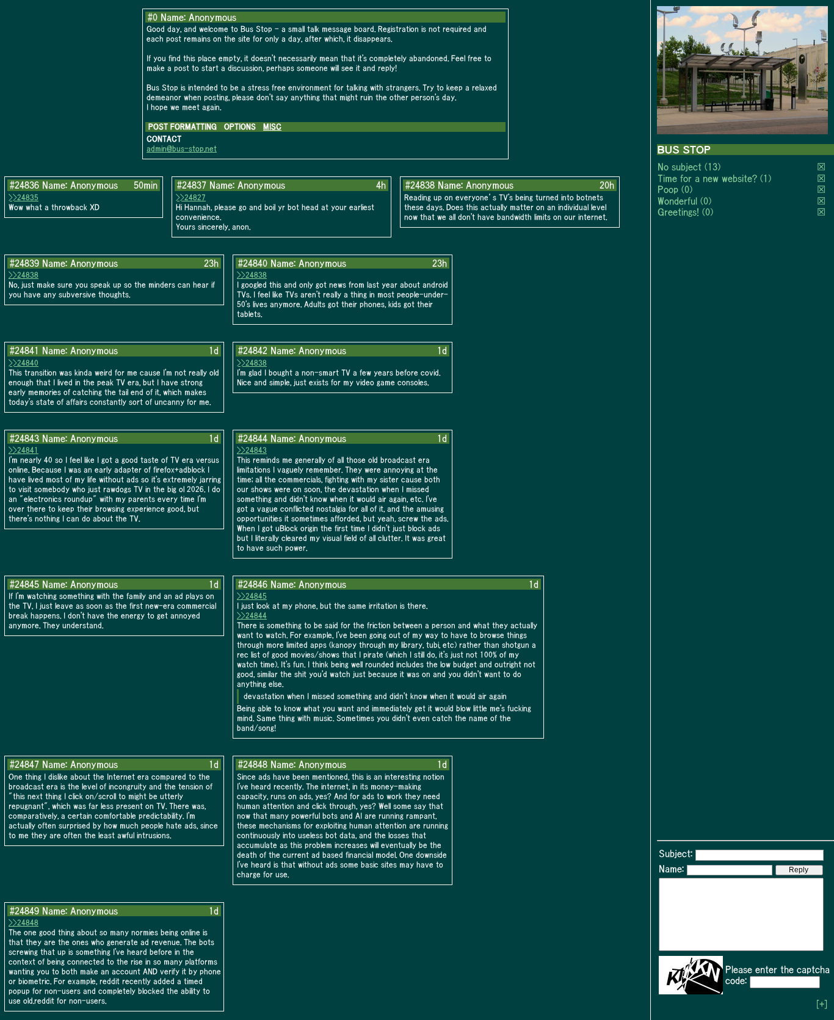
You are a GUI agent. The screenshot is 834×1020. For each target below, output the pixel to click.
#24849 (24, 911)
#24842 (252, 350)
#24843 (24, 438)
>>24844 (252, 616)
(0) (686, 189)
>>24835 (23, 197)
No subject (681, 167)
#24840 (252, 263)
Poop (668, 189)
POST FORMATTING (182, 127)
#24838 (420, 185)
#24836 (24, 185)
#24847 (24, 764)
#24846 (252, 584)
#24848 (252, 764)
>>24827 (191, 197)
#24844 (252, 438)
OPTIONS (240, 127)
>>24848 (23, 923)
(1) (765, 178)
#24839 (24, 263)
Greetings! (678, 212)
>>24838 (23, 275)
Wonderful (677, 201)
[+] (821, 1004)
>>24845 (252, 596)
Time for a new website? (707, 178)
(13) (712, 167)
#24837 (191, 185)
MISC (272, 127)
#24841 (24, 350)
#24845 (24, 584)
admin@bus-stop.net (182, 149)
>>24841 (23, 450)
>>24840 (23, 363)
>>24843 (252, 450)
